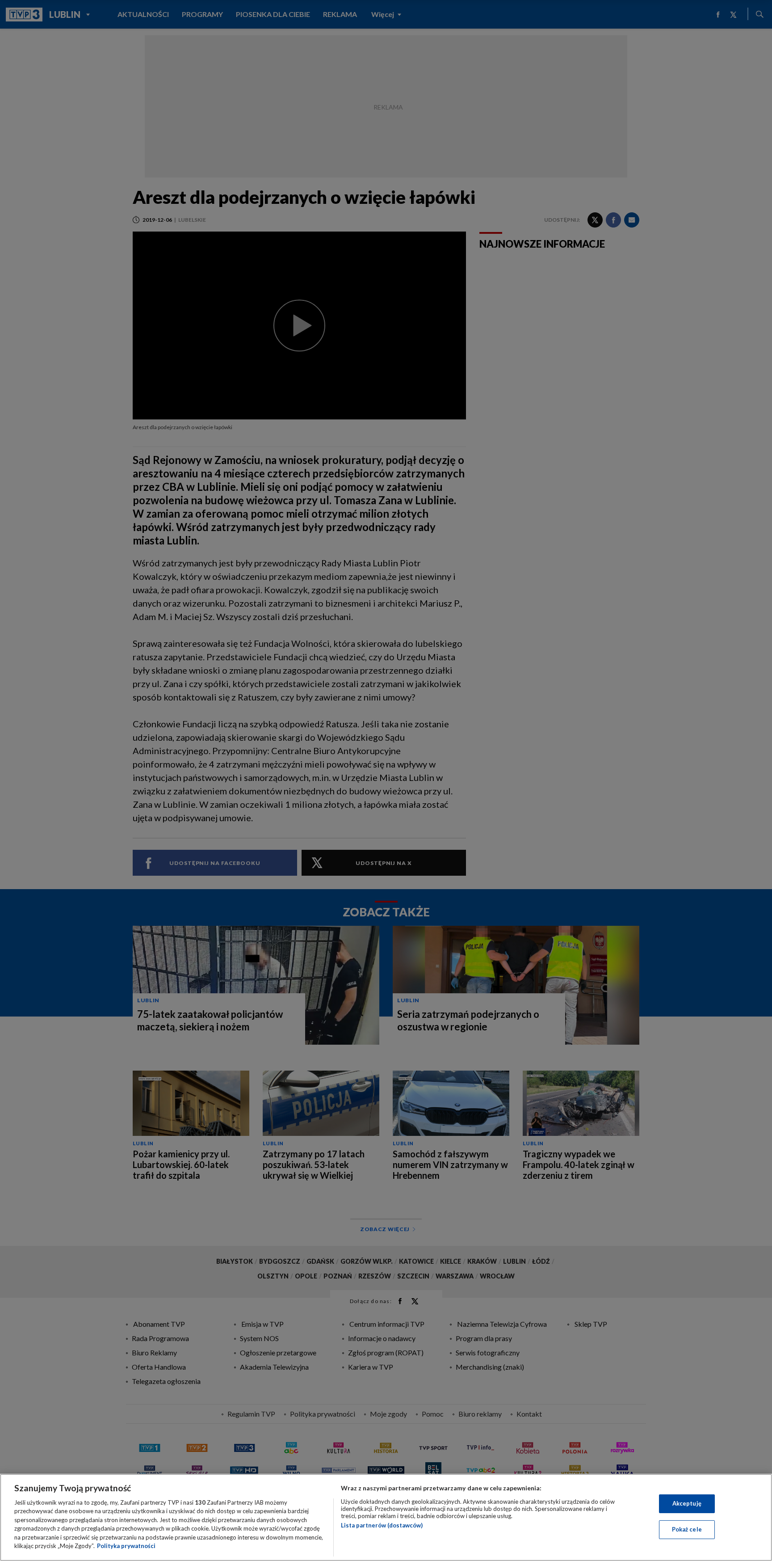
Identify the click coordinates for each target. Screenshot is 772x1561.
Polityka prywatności (126, 1545)
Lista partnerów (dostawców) (382, 1525)
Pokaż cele (687, 1529)
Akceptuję (686, 1503)
